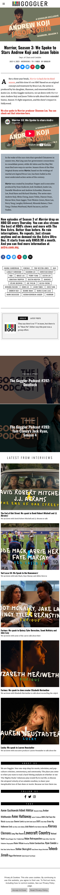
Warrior (49, 294)
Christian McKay (46, 272)
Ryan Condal (50, 843)
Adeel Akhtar (26, 810)
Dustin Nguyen (34, 279)
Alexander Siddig (38, 811)
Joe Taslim (31, 283)
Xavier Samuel (25, 856)
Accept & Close (19, 890)
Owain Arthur (45, 839)
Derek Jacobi (32, 821)
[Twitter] (27, 67)
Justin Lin (46, 275)
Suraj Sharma (35, 849)
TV (33, 61)
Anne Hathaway (21, 816)
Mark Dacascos (13, 294)
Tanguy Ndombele (43, 849)
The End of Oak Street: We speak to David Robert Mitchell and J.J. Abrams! (29, 514)
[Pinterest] (32, 67)
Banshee (47, 279)
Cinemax (26, 268)
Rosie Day (26, 843)
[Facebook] (17, 67)
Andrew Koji (14, 291)
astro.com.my (9, 247)
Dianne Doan (28, 291)
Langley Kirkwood (14, 272)
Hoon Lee (25, 287)
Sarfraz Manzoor (11, 849)
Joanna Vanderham (11, 268)
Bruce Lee (21, 275)
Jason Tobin (38, 287)
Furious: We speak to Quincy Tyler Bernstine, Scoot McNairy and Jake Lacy (29, 631)
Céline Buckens (16, 283)
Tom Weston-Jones (41, 268)
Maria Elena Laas (44, 291)
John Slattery (21, 827)
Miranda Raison (11, 287)
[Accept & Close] (56, 884)
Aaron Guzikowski (10, 810)
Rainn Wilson (19, 843)
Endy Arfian (44, 821)
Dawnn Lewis (19, 821)
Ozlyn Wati (52, 839)
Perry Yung (33, 275)
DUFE (38, 821)
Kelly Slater (45, 827)
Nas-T (15, 839)
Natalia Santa (20, 839)
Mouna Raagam (9, 839)
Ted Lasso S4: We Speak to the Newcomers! (19, 572)
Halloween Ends (6, 826)
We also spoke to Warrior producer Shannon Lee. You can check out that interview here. (28, 112)
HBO (11, 275)
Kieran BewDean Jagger (32, 294)
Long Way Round (17, 833)
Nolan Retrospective (33, 838)
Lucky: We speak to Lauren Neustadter (17, 747)
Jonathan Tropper (16, 279)
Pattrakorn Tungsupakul (7, 843)
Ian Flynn (15, 827)
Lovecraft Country (37, 832)
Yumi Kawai (32, 856)
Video (37, 61)
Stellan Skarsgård (23, 849)
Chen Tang (51, 287)
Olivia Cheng (44, 283)
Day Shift (26, 821)
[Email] (42, 67)
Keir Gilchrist (38, 827)
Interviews (25, 61)
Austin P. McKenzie (36, 817)
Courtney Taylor (10, 821)
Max (54, 268)
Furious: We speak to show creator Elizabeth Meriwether (25, 690)
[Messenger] (22, 67)
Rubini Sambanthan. (37, 843)
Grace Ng (50, 821)
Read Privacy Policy (39, 890)
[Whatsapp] (37, 67)
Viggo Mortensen (15, 855)
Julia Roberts (30, 826)
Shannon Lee (31, 272)
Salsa (4, 849)
